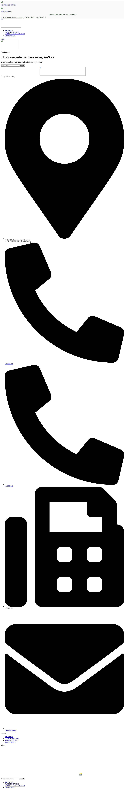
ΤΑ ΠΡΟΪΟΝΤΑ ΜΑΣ (12, 738)
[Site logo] (11, 27)
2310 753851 (4, 5)
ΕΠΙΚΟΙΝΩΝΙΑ (10, 742)
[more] (63, 71)
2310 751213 (12, 5)
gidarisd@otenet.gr (6, 11)
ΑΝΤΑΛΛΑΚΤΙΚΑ (11, 740)
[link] (80, 775)
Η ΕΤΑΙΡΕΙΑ (9, 737)
